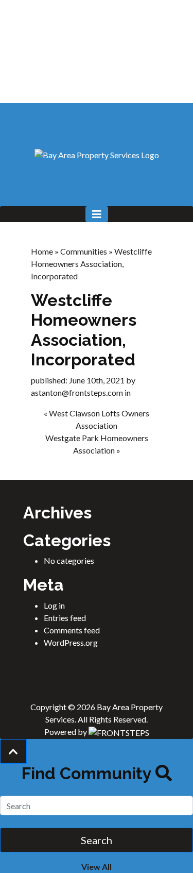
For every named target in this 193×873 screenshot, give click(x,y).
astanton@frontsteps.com (77, 392)
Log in (54, 605)
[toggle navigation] (96, 214)
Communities (83, 251)
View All (96, 866)
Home (42, 251)
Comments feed (72, 630)
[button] (13, 751)
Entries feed (65, 618)
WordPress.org (71, 642)
